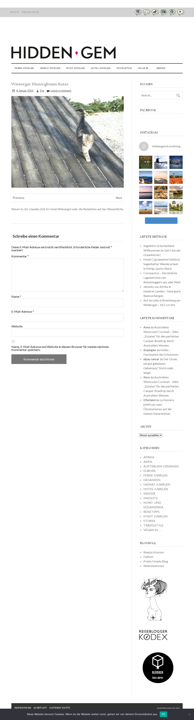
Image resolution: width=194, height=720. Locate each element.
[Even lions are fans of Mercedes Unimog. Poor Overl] (160, 192)
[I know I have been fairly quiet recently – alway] (145, 192)
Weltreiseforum (153, 566)
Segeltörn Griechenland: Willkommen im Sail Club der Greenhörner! (162, 250)
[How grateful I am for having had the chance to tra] (160, 177)
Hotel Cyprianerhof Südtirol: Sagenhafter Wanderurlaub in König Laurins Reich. (161, 264)
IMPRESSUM (22, 708)
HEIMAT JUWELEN (50, 68)
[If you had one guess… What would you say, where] (176, 192)
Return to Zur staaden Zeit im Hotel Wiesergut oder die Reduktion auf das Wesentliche (67, 209)
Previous (18, 197)
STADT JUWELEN (75, 68)
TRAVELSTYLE (124, 68)
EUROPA (149, 470)
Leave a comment (61, 90)
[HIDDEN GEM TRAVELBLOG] (63, 57)
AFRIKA (148, 457)
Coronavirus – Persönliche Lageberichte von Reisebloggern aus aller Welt (162, 277)
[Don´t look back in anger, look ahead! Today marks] (145, 177)
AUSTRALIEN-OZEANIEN (161, 466)
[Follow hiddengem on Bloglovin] (154, 620)
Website (17, 326)
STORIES (149, 520)
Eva (42, 90)
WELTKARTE (30, 12)
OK (163, 714)
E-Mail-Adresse (22, 311)
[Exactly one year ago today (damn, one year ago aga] (160, 162)
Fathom (148, 556)
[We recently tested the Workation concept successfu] (145, 162)
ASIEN (147, 461)
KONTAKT (40, 708)
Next (119, 197)
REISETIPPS (151, 511)
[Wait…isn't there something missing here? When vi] (145, 207)
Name (16, 296)
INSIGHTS (150, 498)
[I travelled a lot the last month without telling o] (160, 207)
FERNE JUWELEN (24, 68)
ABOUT (14, 12)
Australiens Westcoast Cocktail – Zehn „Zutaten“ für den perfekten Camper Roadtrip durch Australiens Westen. (161, 336)
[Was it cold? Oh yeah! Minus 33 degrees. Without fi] (176, 162)
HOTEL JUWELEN (100, 68)
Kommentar (20, 256)
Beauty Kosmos (153, 552)
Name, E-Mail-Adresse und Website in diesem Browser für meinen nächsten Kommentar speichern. (60, 348)
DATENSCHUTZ (59, 708)
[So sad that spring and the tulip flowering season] (176, 177)
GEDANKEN (151, 480)
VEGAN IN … (144, 68)
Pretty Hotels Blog (155, 561)
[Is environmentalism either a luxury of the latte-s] (176, 207)
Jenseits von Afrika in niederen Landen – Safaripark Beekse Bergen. (162, 291)
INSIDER (160, 68)
